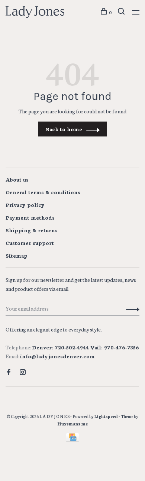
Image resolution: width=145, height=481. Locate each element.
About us (17, 179)
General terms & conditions (43, 192)
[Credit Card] (72, 439)
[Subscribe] (130, 308)
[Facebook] (9, 372)
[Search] (122, 12)
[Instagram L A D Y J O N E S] (23, 372)
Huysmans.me (73, 424)
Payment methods (30, 217)
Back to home (64, 129)
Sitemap (17, 255)
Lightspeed (106, 416)
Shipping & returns (32, 230)
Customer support (30, 242)
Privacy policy (25, 204)
